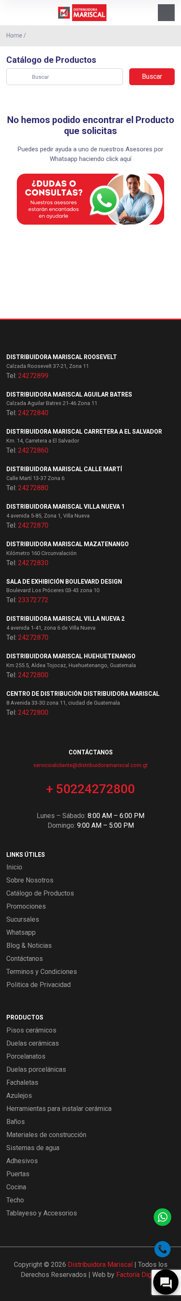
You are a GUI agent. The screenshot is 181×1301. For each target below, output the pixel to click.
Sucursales (22, 919)
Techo (15, 1200)
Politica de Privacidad (38, 985)
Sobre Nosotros (29, 880)
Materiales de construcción (46, 1135)
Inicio (14, 867)
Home (14, 35)
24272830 (33, 563)
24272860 (33, 450)
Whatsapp (21, 932)
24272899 (33, 376)
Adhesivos (22, 1161)
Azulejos (19, 1096)
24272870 (33, 525)
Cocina (16, 1187)
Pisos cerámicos (31, 1030)
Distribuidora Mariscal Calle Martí (64, 469)
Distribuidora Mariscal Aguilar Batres (69, 394)
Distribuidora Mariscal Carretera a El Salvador (84, 431)
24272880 (33, 488)
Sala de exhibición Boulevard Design (64, 581)
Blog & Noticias (29, 946)
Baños (15, 1122)
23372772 (33, 600)
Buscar (152, 76)
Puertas (17, 1174)
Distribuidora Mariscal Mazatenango (67, 544)
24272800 (33, 675)
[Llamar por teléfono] (162, 1249)
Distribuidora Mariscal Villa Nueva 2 (65, 618)
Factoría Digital (138, 1275)
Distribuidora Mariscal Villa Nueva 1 (65, 506)
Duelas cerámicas (32, 1043)
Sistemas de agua (32, 1148)
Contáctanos (24, 959)
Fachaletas (22, 1082)
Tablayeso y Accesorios (41, 1213)
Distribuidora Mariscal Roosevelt (61, 357)
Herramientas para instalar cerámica (59, 1109)
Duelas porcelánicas (36, 1069)
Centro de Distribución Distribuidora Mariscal (83, 693)
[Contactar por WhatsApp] (162, 1217)
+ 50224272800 (90, 788)
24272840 (33, 413)
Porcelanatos (25, 1056)
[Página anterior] (172, 36)
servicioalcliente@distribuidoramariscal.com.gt (90, 765)
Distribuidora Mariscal (100, 1265)
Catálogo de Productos (40, 893)
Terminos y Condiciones (41, 972)
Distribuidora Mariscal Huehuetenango (71, 656)
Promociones (26, 906)
